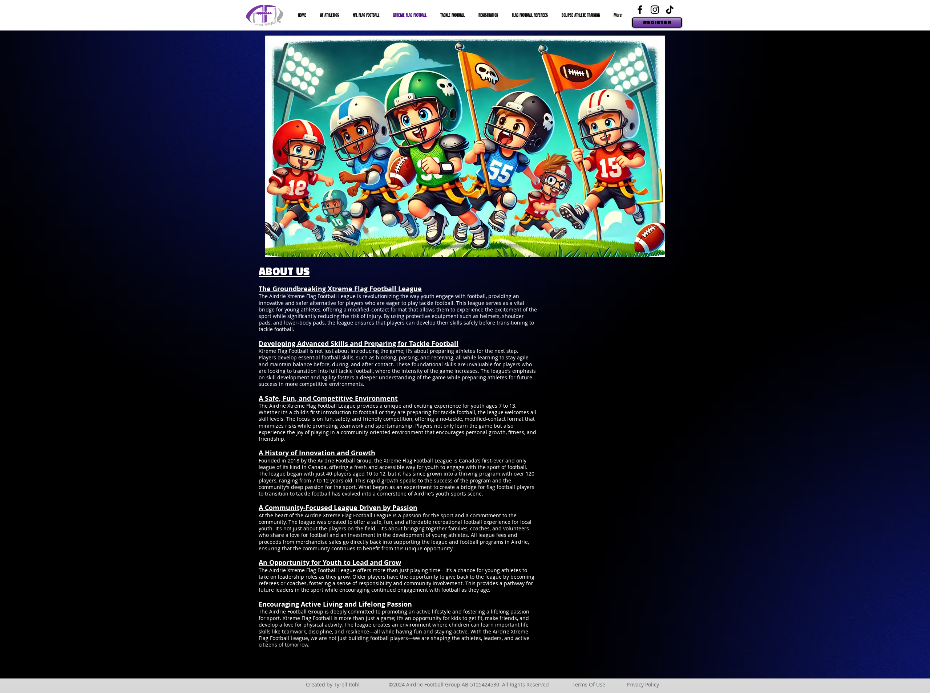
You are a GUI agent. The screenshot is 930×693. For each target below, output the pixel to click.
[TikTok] (669, 9)
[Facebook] (640, 9)
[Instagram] (654, 9)
